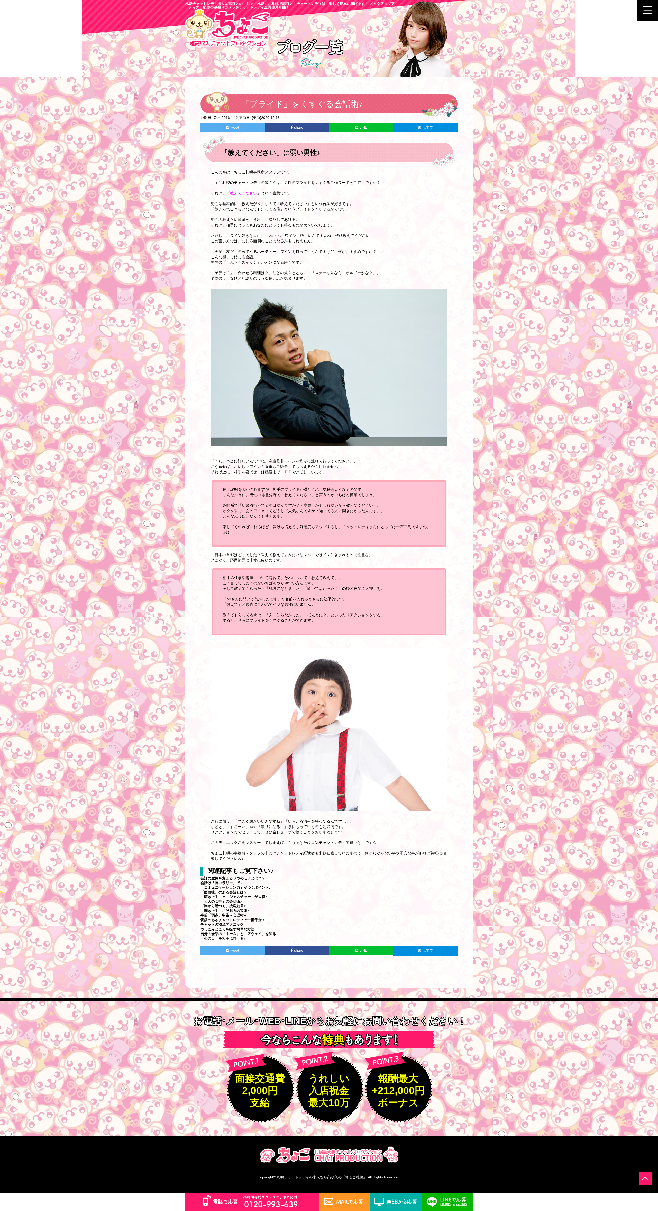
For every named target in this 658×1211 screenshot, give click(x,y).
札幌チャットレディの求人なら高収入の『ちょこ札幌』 (322, 1177)
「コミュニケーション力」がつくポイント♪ (235, 887)
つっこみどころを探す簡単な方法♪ (228, 929)
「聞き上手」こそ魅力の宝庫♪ (224, 911)
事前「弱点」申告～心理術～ (223, 915)
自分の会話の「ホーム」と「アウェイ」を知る (238, 934)
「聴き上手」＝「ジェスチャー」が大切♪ (233, 897)
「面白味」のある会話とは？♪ (224, 892)
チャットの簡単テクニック (222, 924)
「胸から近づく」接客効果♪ (222, 906)
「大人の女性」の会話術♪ (221, 901)
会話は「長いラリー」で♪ (221, 883)
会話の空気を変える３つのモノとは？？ (232, 878)
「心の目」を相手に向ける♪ (222, 938)
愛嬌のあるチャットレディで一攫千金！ (232, 920)
